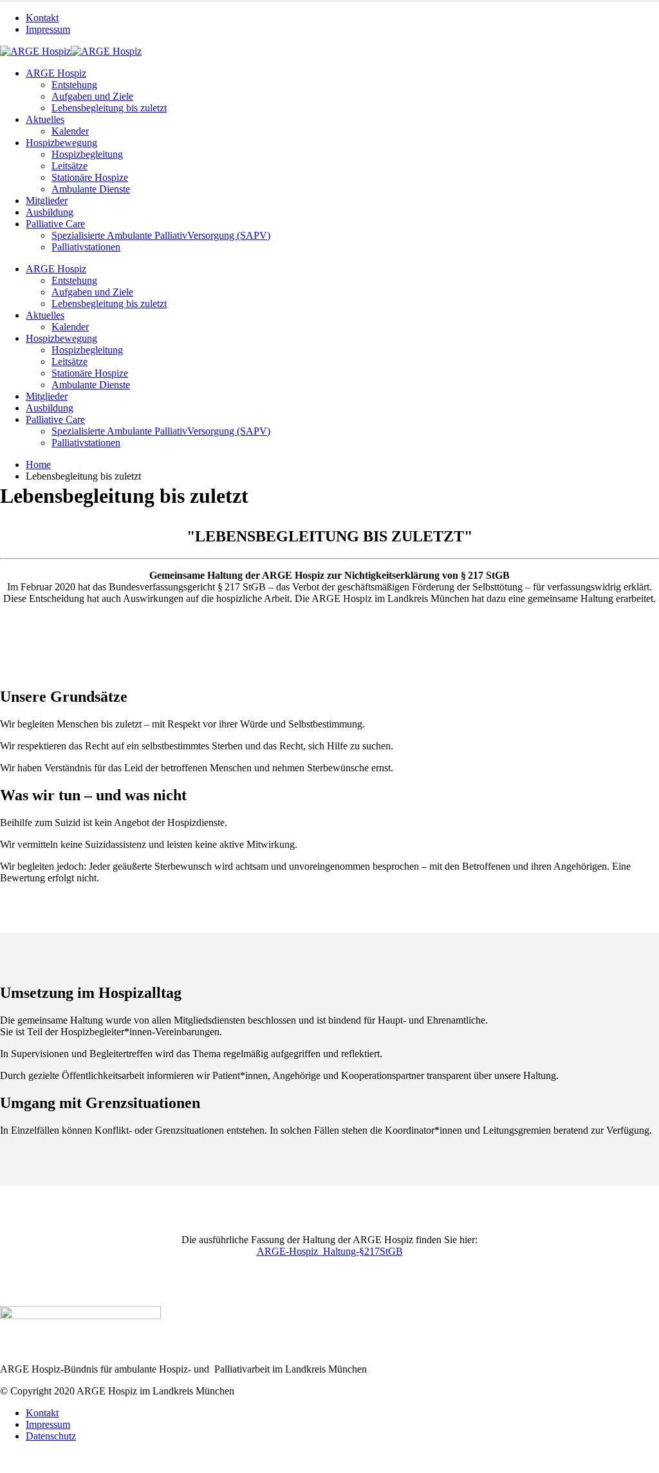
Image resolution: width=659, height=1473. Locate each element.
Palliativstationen (85, 246)
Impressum (48, 29)
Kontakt (42, 17)
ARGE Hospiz (56, 73)
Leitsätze (69, 165)
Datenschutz (51, 1436)
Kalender (70, 131)
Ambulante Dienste (90, 188)
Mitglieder (47, 200)
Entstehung (74, 84)
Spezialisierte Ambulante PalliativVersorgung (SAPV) (160, 235)
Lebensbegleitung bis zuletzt (109, 107)
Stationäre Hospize (89, 177)
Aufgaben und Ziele (92, 96)
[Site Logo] (71, 51)
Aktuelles (45, 119)
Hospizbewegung (61, 142)
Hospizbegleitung (87, 154)
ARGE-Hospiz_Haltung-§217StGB (330, 1251)
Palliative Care (55, 223)
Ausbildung (49, 212)
